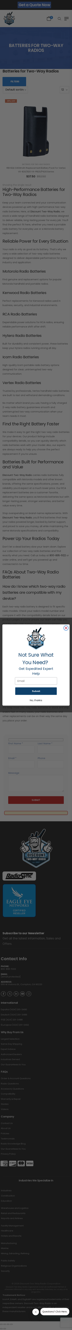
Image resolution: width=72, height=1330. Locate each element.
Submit (36, 691)
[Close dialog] (66, 628)
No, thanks (36, 700)
